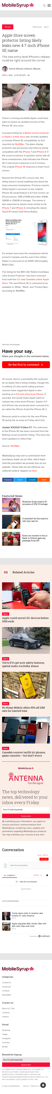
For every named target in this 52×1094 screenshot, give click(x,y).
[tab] (9, 875)
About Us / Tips (8, 1008)
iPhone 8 (41, 151)
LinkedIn (32, 479)
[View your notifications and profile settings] (47, 875)
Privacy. (26, 1086)
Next (46, 27)
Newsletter (6, 995)
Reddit (43, 479)
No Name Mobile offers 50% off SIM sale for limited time (23, 709)
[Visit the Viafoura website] (44, 936)
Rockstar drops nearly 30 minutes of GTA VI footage (35, 502)
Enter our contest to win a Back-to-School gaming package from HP (34, 538)
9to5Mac (19, 144)
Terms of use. (36, 1086)
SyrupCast (6, 986)
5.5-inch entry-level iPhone (29, 394)
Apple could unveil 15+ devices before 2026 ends (25, 619)
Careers (5, 1016)
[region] (26, 894)
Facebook (8, 479)
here (34, 470)
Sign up (45, 855)
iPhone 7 (27, 151)
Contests (6, 990)
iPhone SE (20, 166)
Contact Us (6, 982)
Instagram (6, 1038)
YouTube (6, 1042)
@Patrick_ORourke (32, 69)
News (8, 26)
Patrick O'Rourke (16, 69)
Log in (39, 855)
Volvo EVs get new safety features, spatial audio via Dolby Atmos (23, 664)
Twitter (20, 479)
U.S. (19, 279)
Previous (37, 27)
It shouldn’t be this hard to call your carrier (35, 519)
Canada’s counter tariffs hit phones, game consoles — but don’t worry (24, 754)
